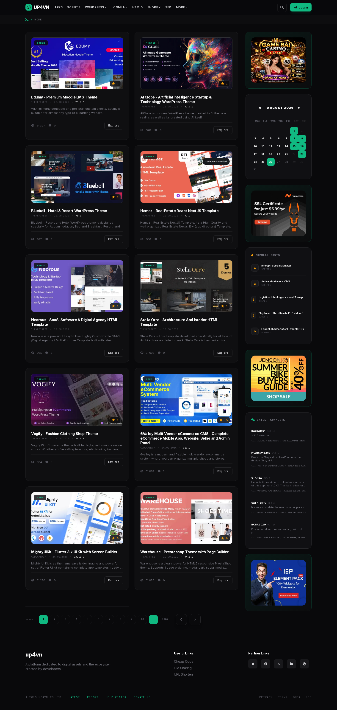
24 (255, 161)
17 (255, 154)
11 (263, 146)
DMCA (297, 697)
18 (263, 154)
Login (303, 7)
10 (142, 619)
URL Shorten (183, 674)
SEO (168, 7)
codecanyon (147, 447)
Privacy (265, 697)
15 (294, 146)
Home (38, 19)
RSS (309, 697)
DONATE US (142, 697)
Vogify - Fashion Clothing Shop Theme (64, 433)
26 (270, 161)
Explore (113, 125)
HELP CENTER (116, 697)
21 (286, 154)
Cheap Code (183, 661)
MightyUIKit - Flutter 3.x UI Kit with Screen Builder (74, 552)
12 (270, 146)
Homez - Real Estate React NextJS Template (179, 210)
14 (286, 146)
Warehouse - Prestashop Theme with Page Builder (184, 552)
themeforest (39, 102)
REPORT (92, 697)
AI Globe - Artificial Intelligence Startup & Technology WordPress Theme (175, 99)
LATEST (74, 697)
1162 (165, 619)
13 (278, 146)
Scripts (73, 7)
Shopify (154, 7)
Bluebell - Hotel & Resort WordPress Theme (69, 210)
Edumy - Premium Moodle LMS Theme (64, 97)
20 (278, 154)
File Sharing (183, 668)
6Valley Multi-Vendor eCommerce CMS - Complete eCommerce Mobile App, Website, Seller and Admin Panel (184, 438)
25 (263, 161)
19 (270, 154)
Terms (282, 697)
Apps (59, 7)
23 (302, 154)
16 (302, 146)
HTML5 (137, 7)
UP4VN (41, 7)
